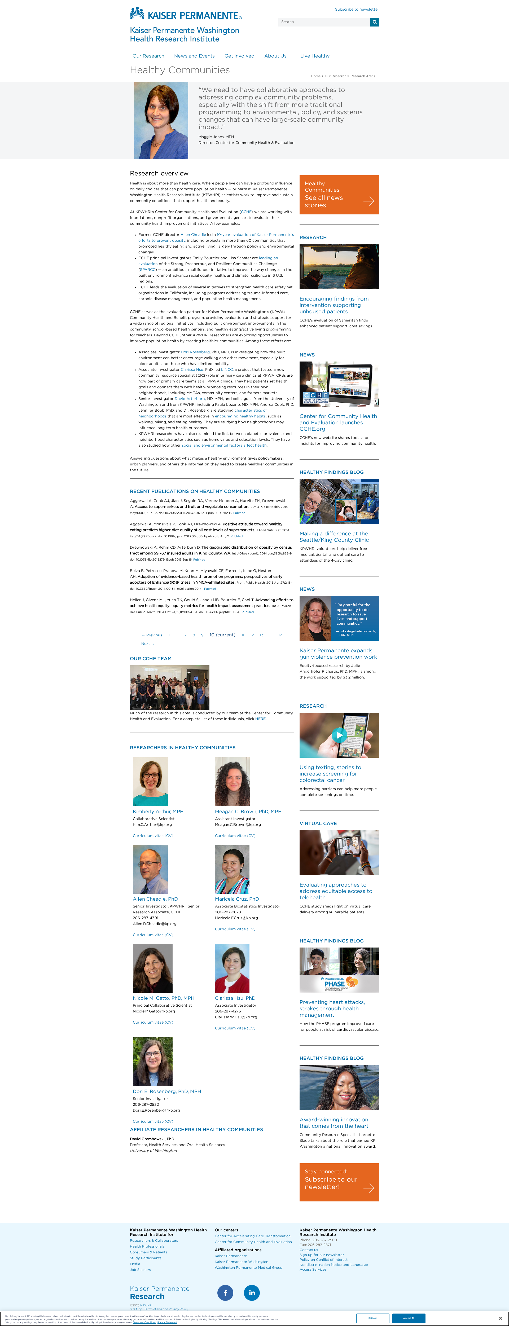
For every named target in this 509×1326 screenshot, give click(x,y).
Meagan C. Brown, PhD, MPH (248, 811)
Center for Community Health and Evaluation (253, 1242)
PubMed (238, 513)
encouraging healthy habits (240, 416)
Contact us (309, 1250)
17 (280, 635)
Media (135, 1264)
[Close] (500, 1318)
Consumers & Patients (148, 1252)
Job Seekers (140, 1270)
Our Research (148, 56)
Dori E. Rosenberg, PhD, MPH (167, 1091)
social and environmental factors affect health (224, 445)
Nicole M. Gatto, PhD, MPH (164, 998)
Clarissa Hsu (192, 370)
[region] (254, 1318)
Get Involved (239, 56)
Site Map (136, 1309)
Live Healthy (315, 56)
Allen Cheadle (193, 235)
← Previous (152, 635)
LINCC (227, 370)
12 (252, 635)
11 (243, 635)
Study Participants (145, 1258)
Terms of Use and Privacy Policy (166, 1309)
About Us (275, 56)
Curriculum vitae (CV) (153, 836)
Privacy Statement (167, 1322)
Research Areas (362, 76)
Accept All (408, 1318)
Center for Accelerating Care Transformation (253, 1236)
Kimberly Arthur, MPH (158, 811)
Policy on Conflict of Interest (324, 1260)
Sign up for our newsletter (322, 1255)
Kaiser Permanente (231, 1256)
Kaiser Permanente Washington (241, 1262)
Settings (372, 1318)
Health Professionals (147, 1246)
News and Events (194, 56)
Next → (148, 644)
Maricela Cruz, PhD (237, 899)
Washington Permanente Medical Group (249, 1268)
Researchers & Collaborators (154, 1241)
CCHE (246, 212)
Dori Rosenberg (195, 352)
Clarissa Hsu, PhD (235, 998)
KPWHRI (146, 1305)
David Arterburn (190, 399)
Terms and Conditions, (144, 1322)
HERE (260, 719)
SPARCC (147, 270)
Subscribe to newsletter (357, 9)
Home (316, 76)
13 (262, 635)
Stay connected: (326, 1171)
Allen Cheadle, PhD (155, 899)
